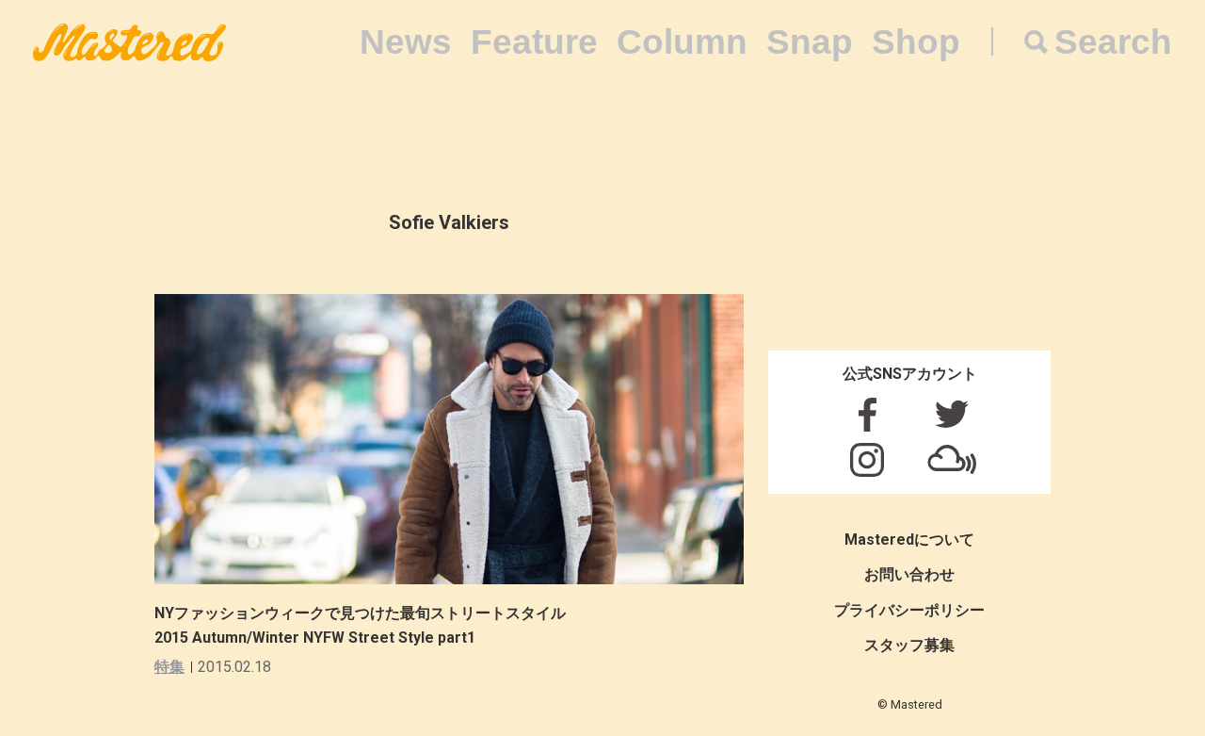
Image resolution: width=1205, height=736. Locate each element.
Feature (534, 42)
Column (682, 42)
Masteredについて (909, 539)
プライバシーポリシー (909, 610)
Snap (809, 42)
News (406, 42)
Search (1113, 42)
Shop (916, 42)
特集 (169, 667)
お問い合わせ (909, 574)
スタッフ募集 (909, 645)
